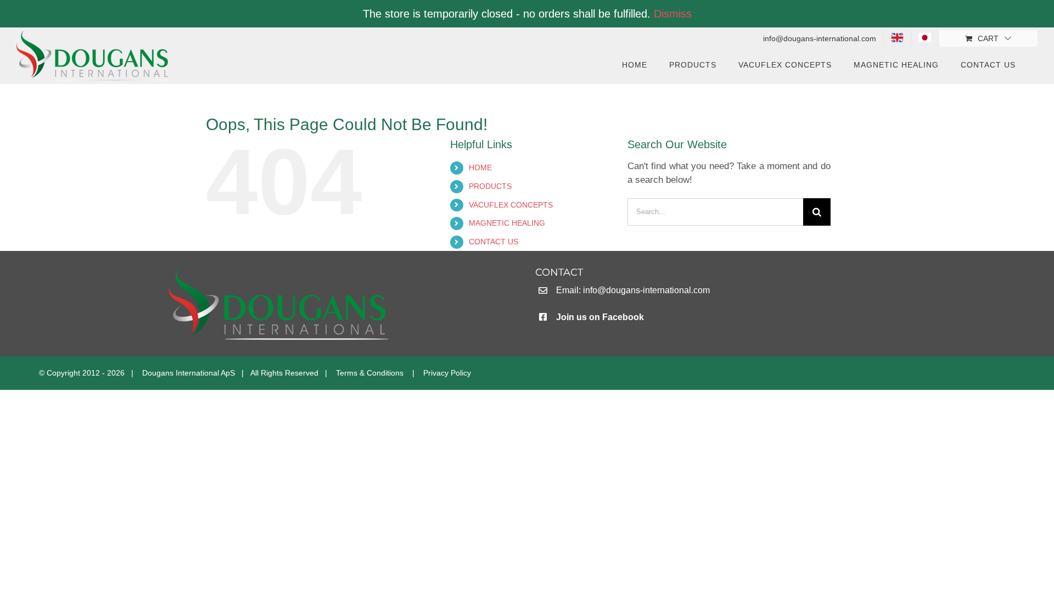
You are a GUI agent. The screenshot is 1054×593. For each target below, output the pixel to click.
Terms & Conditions (369, 372)
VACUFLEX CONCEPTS (511, 204)
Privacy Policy (447, 372)
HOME (480, 167)
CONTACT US (493, 241)
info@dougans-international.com (646, 290)
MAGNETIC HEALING (507, 223)
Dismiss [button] (673, 14)
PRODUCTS (490, 186)
